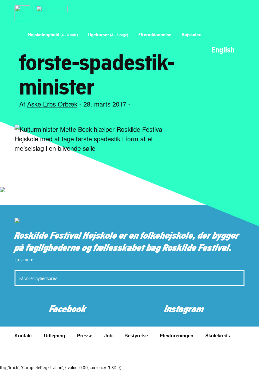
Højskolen (192, 35)
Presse (84, 335)
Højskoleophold (53, 35)
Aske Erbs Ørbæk (52, 103)
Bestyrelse (136, 335)
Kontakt (23, 335)
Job (108, 335)
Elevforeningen (176, 335)
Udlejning (54, 335)
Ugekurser (108, 35)
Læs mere (24, 259)
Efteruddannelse (155, 35)
